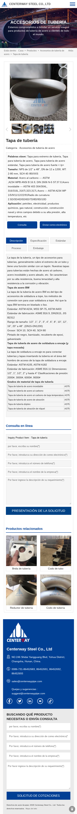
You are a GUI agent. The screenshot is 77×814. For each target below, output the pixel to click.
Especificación (38, 240)
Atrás (70, 50)
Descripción (16, 240)
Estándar (61, 240)
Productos (32, 50)
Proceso (16, 248)
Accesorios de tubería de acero (37, 147)
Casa (20, 50)
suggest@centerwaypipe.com (28, 693)
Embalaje (38, 248)
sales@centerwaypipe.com (27, 681)
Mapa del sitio (31, 809)
